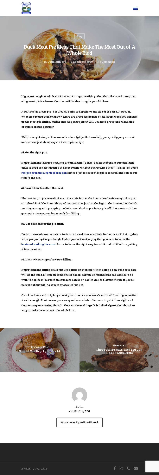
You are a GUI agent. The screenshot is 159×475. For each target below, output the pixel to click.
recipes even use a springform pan (44, 172)
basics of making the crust (38, 244)
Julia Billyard (57, 61)
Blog (79, 36)
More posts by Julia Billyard (79, 422)
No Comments (106, 61)
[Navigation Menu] (135, 8)
